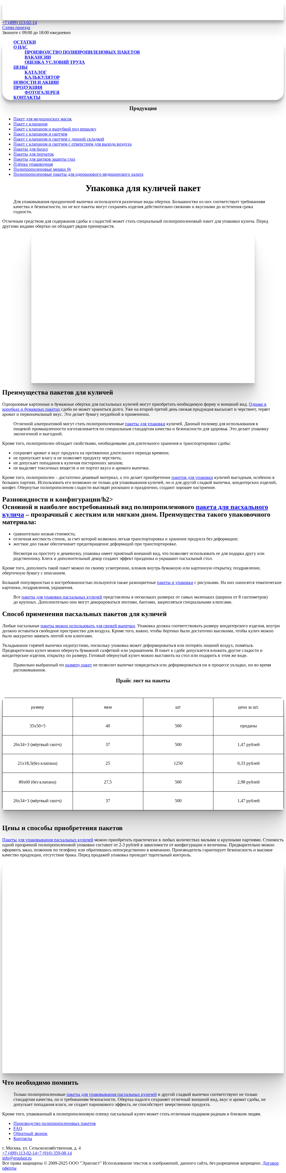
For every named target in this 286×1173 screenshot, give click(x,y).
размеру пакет (78, 665)
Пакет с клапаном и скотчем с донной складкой (58, 139)
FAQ (17, 1128)
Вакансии (38, 57)
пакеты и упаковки (175, 582)
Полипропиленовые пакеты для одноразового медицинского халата (78, 174)
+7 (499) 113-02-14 (19, 1153)
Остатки (24, 42)
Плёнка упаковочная (33, 164)
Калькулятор (42, 77)
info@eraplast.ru (17, 1158)
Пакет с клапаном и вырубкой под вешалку (54, 129)
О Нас (20, 47)
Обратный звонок (30, 1133)
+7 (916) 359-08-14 (54, 1153)
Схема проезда (16, 27)
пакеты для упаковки (145, 423)
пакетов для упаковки (192, 477)
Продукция (27, 87)
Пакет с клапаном (30, 124)
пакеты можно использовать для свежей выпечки (87, 625)
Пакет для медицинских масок (42, 119)
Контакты (26, 97)
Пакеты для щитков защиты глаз (44, 159)
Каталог (36, 72)
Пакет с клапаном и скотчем (40, 134)
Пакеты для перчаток (33, 154)
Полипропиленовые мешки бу (42, 169)
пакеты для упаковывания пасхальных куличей (111, 1094)
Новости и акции (36, 82)
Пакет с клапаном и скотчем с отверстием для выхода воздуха (72, 144)
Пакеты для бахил (30, 149)
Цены (20, 67)
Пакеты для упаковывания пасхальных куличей (47, 839)
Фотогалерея (42, 92)
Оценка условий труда (55, 62)
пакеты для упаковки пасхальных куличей (62, 597)
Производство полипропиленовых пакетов (82, 52)
